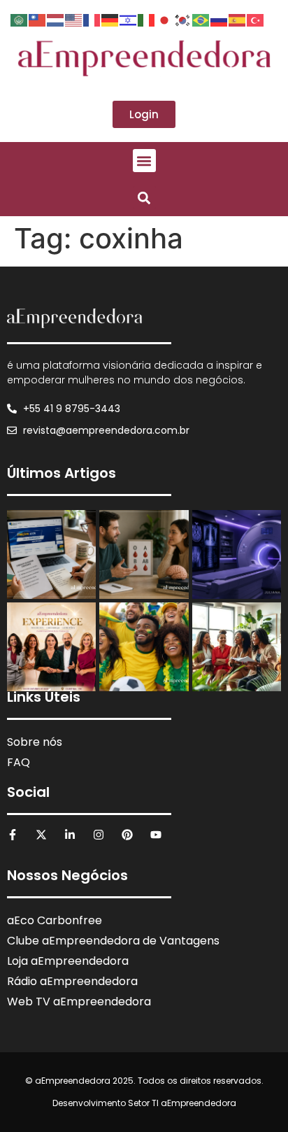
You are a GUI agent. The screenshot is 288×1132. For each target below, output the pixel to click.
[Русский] (219, 19)
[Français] (92, 19)
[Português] (201, 19)
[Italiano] (147, 19)
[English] (74, 19)
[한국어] (183, 19)
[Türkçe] (256, 19)
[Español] (238, 19)
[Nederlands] (56, 19)
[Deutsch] (110, 19)
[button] (144, 160)
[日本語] (165, 19)
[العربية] (19, 19)
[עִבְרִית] (129, 19)
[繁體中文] (38, 19)
